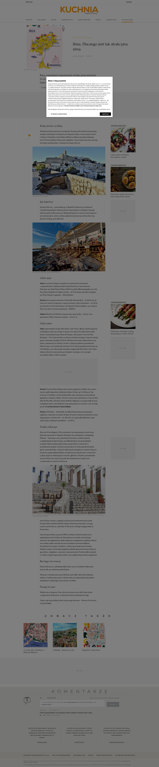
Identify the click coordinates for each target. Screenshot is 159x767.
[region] (79, 97)
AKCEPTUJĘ (105, 114)
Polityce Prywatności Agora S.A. (93, 105)
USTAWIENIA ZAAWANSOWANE (59, 114)
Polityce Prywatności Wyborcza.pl (74, 105)
